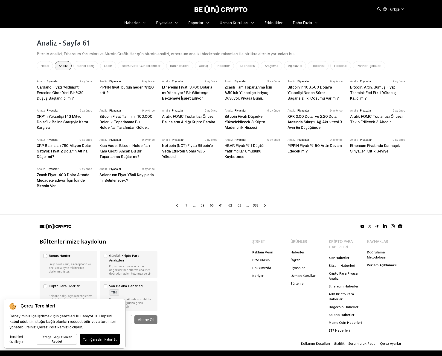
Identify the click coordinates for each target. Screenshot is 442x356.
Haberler (297, 252)
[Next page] (265, 205)
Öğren (295, 260)
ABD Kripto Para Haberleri (341, 296)
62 (230, 205)
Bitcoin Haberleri (342, 265)
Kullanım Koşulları (315, 343)
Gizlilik (339, 343)
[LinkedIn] (385, 226)
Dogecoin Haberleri (344, 307)
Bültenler (298, 283)
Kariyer (258, 275)
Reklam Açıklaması (382, 265)
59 (202, 205)
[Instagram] (392, 226)
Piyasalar (298, 268)
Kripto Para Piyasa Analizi (343, 276)
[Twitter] (369, 226)
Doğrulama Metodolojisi (376, 254)
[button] (68, 264)
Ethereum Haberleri (344, 286)
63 (239, 205)
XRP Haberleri (339, 258)
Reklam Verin (262, 252)
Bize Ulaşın (261, 260)
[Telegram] (377, 226)
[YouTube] (362, 226)
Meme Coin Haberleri (345, 322)
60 (212, 205)
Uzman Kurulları (304, 275)
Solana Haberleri (342, 315)
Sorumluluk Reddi (362, 343)
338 (256, 205)
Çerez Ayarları (391, 343)
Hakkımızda (261, 268)
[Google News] (400, 226)
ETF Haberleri (339, 330)
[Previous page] (177, 205)
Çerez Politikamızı (53, 327)
